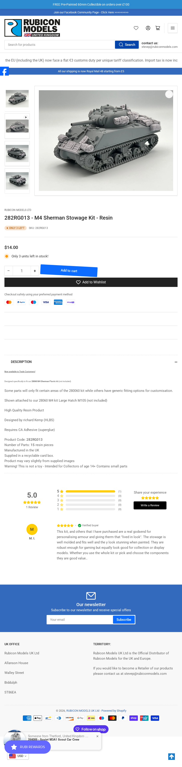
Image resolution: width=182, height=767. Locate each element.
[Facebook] (4, 71)
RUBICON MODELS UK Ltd (82, 710)
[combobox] (71, 44)
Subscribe (124, 620)
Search (130, 45)
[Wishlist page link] (136, 28)
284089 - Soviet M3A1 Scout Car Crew (53, 739)
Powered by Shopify (113, 710)
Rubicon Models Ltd (17, 210)
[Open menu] (173, 28)
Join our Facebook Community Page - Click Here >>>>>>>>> (91, 12)
